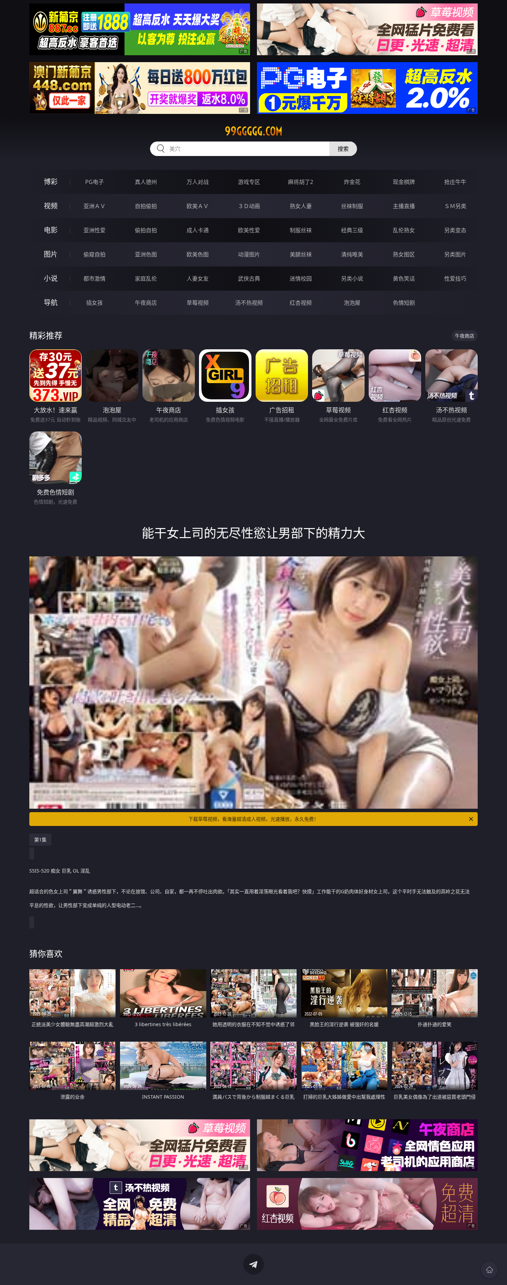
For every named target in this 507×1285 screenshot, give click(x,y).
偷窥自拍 (94, 254)
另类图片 (455, 254)
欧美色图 (198, 254)
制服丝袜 (301, 230)
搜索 (343, 149)
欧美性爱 (249, 230)
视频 (51, 206)
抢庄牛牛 (455, 182)
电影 (51, 230)
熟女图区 (404, 254)
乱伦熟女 (404, 230)
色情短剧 (404, 302)
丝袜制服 (352, 206)
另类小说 (352, 278)
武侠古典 (249, 278)
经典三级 (352, 230)
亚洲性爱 (94, 230)
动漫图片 (249, 254)
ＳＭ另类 (455, 206)
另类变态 (455, 230)
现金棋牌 (404, 182)
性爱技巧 (455, 278)
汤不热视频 (249, 302)
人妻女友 (198, 278)
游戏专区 (249, 182)
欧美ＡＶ (198, 206)
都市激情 (94, 278)
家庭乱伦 (146, 278)
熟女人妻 (301, 206)
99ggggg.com (253, 131)
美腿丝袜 (301, 254)
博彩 (51, 181)
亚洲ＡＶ (94, 206)
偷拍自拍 (146, 230)
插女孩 (94, 302)
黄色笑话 (404, 278)
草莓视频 (198, 302)
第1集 (40, 839)
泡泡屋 (352, 302)
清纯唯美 (352, 254)
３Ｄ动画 (249, 206)
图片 (51, 254)
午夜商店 (146, 302)
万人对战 (198, 182)
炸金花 (352, 182)
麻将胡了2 (300, 182)
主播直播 (404, 206)
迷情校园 (301, 278)
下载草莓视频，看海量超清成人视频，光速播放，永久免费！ (253, 819)
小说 (51, 278)
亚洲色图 (146, 254)
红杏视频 (301, 302)
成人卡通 (198, 230)
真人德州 (146, 182)
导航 (51, 302)
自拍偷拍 (146, 206)
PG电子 (94, 182)
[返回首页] (489, 1270)
